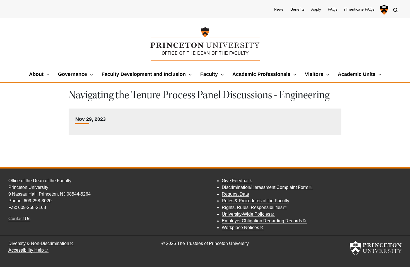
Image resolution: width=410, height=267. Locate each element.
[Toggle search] (395, 10)
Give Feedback (237, 180)
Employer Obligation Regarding (262, 220)
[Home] (204, 44)
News (279, 9)
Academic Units (356, 74)
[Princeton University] (383, 9)
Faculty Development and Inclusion (144, 74)
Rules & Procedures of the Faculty (255, 200)
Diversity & (38, 243)
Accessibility (26, 250)
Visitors (314, 74)
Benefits (297, 9)
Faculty (209, 74)
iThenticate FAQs (359, 9)
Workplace (240, 227)
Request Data (235, 194)
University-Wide (246, 214)
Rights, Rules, (252, 207)
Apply (316, 9)
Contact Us (19, 218)
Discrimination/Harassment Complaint (265, 187)
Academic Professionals (261, 74)
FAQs (332, 9)
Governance (72, 74)
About (36, 74)
